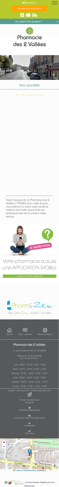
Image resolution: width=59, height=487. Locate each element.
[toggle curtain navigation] (55, 3)
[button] (29, 452)
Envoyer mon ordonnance (29, 8)
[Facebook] (22, 15)
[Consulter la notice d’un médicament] (34, 15)
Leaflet (18, 470)
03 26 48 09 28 (35, 356)
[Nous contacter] (28, 15)
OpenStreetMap (30, 470)
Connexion (30, 3)
